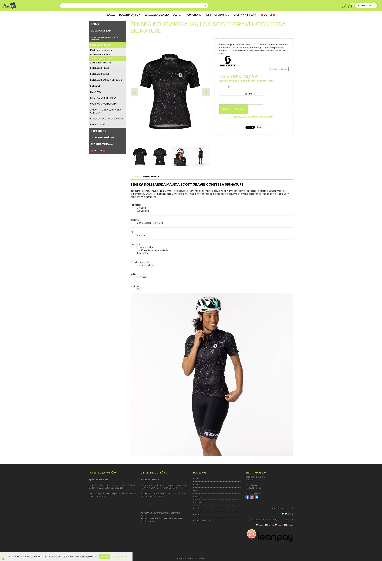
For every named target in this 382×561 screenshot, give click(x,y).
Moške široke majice (100, 54)
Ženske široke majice (100, 62)
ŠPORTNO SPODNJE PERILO (103, 103)
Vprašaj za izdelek (278, 69)
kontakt (196, 478)
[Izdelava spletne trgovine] (202, 558)
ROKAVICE (95, 85)
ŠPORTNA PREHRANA (245, 14)
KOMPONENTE (193, 14)
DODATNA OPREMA (129, 14)
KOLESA (111, 14)
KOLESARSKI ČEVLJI (99, 73)
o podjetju (198, 502)
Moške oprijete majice (101, 50)
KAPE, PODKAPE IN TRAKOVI (103, 97)
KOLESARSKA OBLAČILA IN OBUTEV (162, 14)
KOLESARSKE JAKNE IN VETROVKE (106, 79)
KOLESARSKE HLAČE (99, 67)
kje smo (197, 514)
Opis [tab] (135, 176)
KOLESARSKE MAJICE (100, 44)
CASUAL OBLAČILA (99, 124)
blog (195, 484)
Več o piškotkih (120, 556)
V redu (104, 556)
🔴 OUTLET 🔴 (267, 14)
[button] (206, 92)
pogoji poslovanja (202, 520)
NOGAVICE (95, 91)
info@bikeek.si (254, 487)
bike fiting (197, 496)
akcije (196, 508)
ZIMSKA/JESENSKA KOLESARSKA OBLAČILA (105, 111)
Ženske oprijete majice (101, 58)
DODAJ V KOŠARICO (233, 109)
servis (196, 490)
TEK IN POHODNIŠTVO (217, 14)
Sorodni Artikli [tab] (152, 176)
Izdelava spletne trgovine (188, 558)
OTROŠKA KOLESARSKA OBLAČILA (106, 118)
